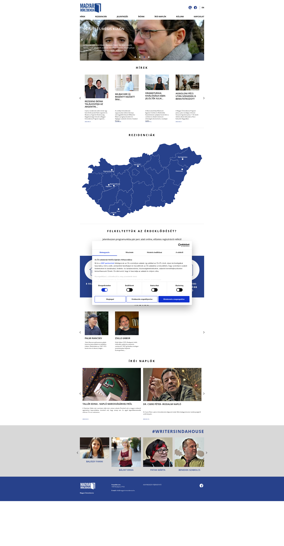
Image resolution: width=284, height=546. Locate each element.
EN (203, 7)
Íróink (141, 16)
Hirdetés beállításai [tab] (154, 252)
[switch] (129, 290)
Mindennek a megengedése (173, 299)
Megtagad (110, 299)
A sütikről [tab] (179, 252)
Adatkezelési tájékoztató (152, 485)
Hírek (82, 16)
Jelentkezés (122, 16)
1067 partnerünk (107, 263)
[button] (82, 40)
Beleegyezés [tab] (104, 252)
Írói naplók (160, 16)
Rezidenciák (101, 16)
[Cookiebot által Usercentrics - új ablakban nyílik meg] (179, 245)
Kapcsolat (199, 16)
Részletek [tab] (129, 252)
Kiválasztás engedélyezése (142, 299)
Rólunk (180, 16)
